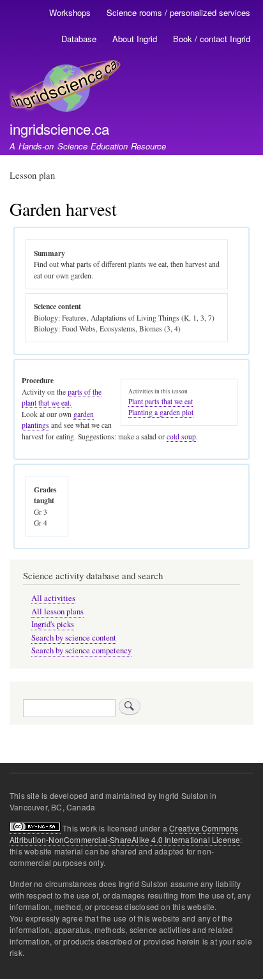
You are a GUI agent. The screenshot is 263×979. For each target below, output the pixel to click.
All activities (53, 598)
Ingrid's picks (52, 624)
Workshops (70, 12)
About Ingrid (134, 39)
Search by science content (73, 637)
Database (78, 39)
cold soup (181, 436)
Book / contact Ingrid (211, 39)
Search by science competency (81, 650)
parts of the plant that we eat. (61, 397)
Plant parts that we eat (160, 401)
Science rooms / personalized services (178, 12)
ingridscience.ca (59, 128)
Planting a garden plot (160, 412)
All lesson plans (57, 611)
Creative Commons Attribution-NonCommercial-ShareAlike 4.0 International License (125, 834)
